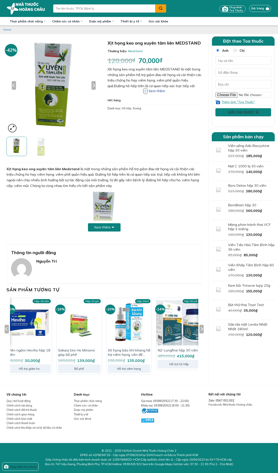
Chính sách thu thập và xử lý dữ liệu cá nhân (34, 427)
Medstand (135, 51)
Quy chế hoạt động (19, 401)
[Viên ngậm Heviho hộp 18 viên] (29, 322)
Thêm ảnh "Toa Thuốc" (238, 102)
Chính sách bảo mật (19, 418)
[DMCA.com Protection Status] (147, 420)
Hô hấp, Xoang (131, 108)
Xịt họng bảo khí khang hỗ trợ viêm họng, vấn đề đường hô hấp (129, 352)
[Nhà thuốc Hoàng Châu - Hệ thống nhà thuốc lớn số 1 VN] (27, 8)
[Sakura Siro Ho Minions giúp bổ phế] (79, 322)
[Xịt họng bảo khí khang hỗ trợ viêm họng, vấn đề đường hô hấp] (129, 322)
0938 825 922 (132, 464)
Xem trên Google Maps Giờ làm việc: (187, 464)
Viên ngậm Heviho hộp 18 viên (29, 352)
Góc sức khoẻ (82, 418)
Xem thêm (102, 227)
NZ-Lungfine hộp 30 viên (178, 350)
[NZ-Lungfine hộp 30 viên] (179, 322)
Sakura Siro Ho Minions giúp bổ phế (76, 352)
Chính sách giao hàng (20, 414)
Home (7, 29)
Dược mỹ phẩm (100, 21)
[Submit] (160, 8)
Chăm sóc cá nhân (66, 21)
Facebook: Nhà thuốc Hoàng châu (230, 404)
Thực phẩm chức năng (26, 21)
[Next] (94, 85)
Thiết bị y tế (130, 21)
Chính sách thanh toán (21, 423)
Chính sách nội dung (19, 405)
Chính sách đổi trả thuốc (22, 409)
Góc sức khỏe (158, 21)
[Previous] (14, 85)
